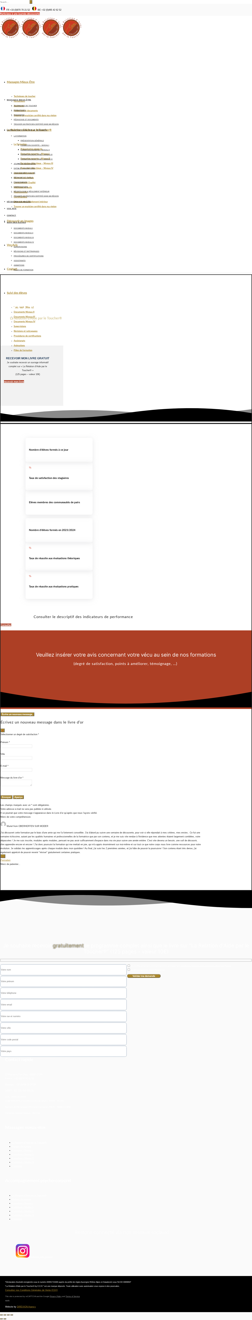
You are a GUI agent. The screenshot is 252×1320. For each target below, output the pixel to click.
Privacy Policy (56, 1296)
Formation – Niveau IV (23, 1162)
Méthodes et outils (23, 178)
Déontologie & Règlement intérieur (31, 202)
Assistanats (19, 341)
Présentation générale (32, 141)
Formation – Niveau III (23, 1158)
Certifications (21, 187)
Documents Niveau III (24, 237)
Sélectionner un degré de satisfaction (19, 734)
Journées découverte (25, 164)
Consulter (6, 625)
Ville (3, 754)
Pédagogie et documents (26, 111)
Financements (20, 182)
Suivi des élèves (17, 292)
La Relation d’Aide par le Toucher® (27, 130)
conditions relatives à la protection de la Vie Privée (206, 966)
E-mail (4, 766)
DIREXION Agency (26, 1306)
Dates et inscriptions (24, 168)
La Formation (20, 144)
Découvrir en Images (20, 221)
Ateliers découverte (21, 1146)
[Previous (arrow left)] (1, 1318)
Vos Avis (12, 245)
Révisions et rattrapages (26, 331)
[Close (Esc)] (1, 1314)
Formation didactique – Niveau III (37, 163)
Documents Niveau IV (24, 322)
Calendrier (17, 1166)
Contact (12, 269)
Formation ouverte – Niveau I (35, 145)
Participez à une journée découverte (20, 13)
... (3, 856)
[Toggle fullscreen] (8, 1314)
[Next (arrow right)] (4, 1318)
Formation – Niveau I (22, 1150)
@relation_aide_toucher (41, 1257)
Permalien (5, 860)
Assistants (19, 115)
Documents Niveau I (23, 228)
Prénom (5, 742)
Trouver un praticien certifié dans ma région (35, 116)
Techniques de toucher (24, 96)
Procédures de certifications (27, 336)
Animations (19, 346)
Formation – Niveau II (22, 1154)
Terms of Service (73, 1296)
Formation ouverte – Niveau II (35, 150)
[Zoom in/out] (11, 1314)
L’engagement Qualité (24, 173)
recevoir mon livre (14, 381)
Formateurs (19, 101)
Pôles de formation (23, 350)
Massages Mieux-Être (21, 82)
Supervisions (20, 326)
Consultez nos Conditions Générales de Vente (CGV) (31, 1290)
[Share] (4, 1314)
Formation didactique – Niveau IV (37, 168)
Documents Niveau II (24, 312)
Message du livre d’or (12, 777)
